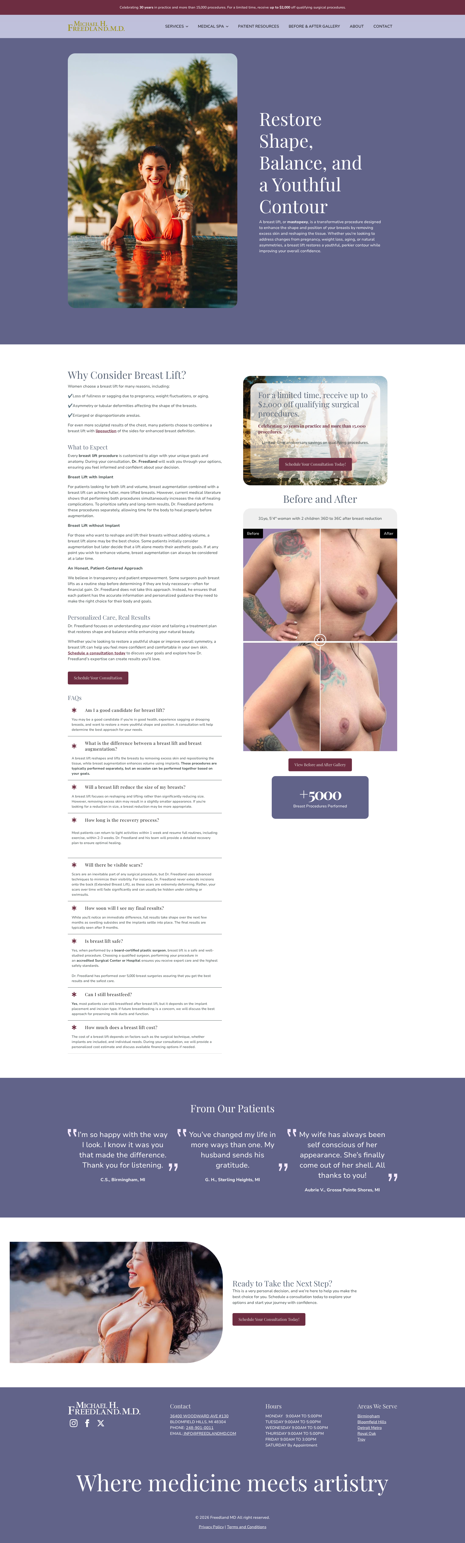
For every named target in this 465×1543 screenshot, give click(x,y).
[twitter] (101, 1423)
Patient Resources (258, 26)
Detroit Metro (369, 1427)
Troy (361, 1439)
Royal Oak (366, 1433)
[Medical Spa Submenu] (228, 26)
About (357, 26)
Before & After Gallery (314, 26)
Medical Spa (211, 26)
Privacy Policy (211, 1527)
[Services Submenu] (188, 26)
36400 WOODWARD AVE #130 (199, 1416)
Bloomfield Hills (371, 1422)
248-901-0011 (200, 1427)
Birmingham (368, 1416)
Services (174, 26)
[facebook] (87, 1423)
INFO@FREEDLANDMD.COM (209, 1433)
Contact (382, 26)
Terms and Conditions (246, 1527)
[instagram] (73, 1423)
